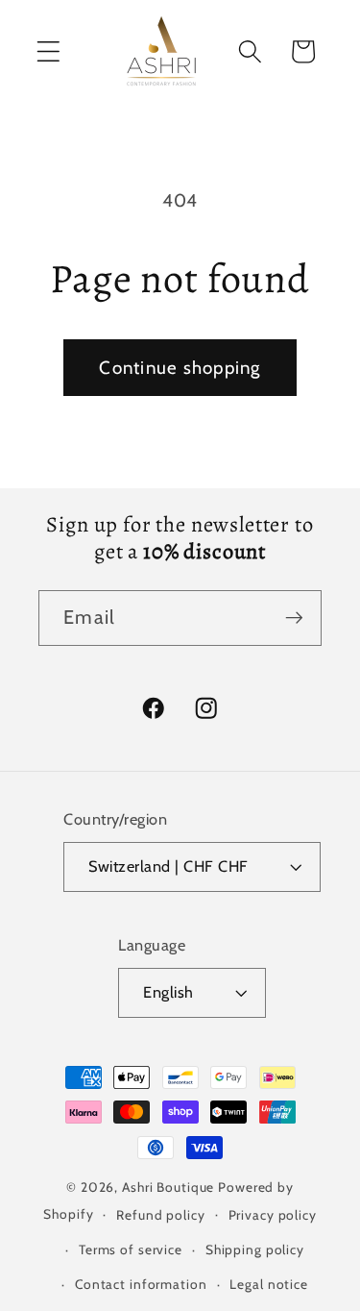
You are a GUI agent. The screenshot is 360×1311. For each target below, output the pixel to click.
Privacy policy (272, 1215)
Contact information (141, 1284)
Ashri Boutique (168, 1187)
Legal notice (268, 1284)
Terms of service (130, 1249)
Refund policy (160, 1215)
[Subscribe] (294, 618)
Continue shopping (179, 368)
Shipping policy (254, 1249)
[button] (48, 51)
